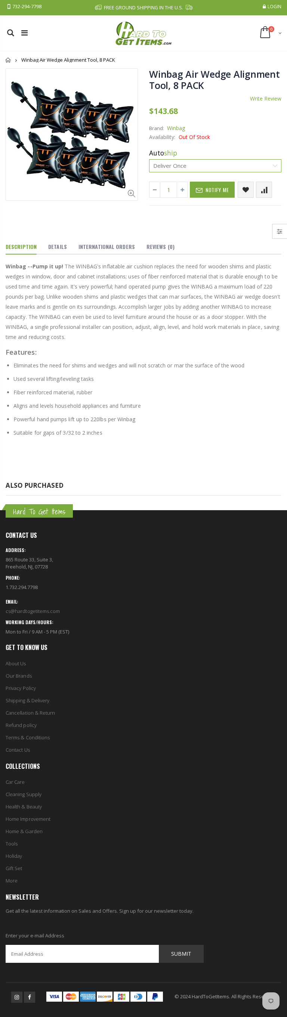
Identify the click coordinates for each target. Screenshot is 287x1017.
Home (8, 60)
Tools (12, 843)
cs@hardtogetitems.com (33, 611)
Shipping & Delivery (27, 700)
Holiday (14, 856)
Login (274, 6)
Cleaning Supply (23, 794)
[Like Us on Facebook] (29, 997)
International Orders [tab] (106, 246)
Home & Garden (24, 831)
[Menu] (24, 33)
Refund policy (21, 725)
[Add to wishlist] (246, 190)
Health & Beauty (24, 806)
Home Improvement (28, 819)
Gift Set (14, 868)
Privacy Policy (21, 688)
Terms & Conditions (28, 737)
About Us (16, 663)
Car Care (15, 782)
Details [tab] (57, 246)
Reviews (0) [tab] (160, 246)
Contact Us (18, 749)
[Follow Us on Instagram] (16, 997)
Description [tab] (21, 246)
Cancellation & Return (30, 712)
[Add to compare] (264, 190)
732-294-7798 (26, 6)
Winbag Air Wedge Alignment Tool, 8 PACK (214, 80)
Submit (181, 953)
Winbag (176, 128)
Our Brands (19, 675)
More (12, 880)
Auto (163, 152)
